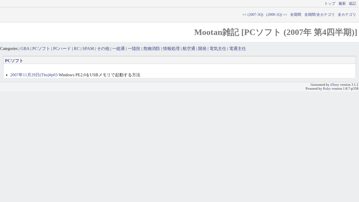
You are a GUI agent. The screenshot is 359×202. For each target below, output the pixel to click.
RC (77, 48)
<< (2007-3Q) (252, 14)
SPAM (88, 48)
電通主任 (237, 48)
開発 (202, 48)
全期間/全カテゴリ (319, 14)
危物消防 (151, 48)
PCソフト (41, 48)
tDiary (334, 85)
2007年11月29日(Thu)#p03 (34, 75)
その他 (103, 48)
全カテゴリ (347, 14)
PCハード (62, 48)
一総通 (118, 48)
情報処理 (171, 48)
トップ (329, 3)
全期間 (295, 14)
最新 (342, 3)
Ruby (327, 88)
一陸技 (134, 48)
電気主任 (217, 48)
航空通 (189, 48)
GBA (24, 48)
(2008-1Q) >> (276, 14)
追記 (352, 3)
